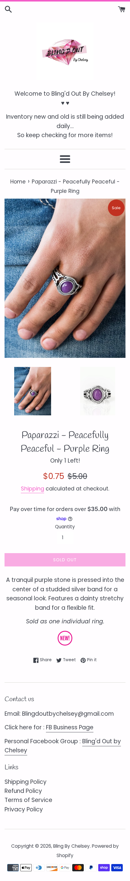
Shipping (32, 488)
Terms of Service (28, 800)
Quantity (65, 526)
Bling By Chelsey (71, 846)
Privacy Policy (24, 809)
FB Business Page (69, 727)
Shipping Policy (26, 782)
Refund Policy (23, 791)
